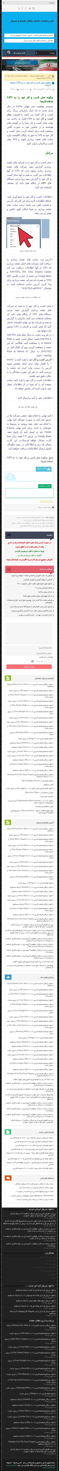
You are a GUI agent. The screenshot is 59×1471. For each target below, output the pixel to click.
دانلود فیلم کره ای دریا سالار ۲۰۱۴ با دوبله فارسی (34, 1145)
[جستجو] (9, 52)
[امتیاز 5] (52, 501)
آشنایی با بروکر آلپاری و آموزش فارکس (38, 580)
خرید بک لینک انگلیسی (47, 1257)
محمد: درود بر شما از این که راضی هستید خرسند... (34, 1200)
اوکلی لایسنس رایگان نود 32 (45, 1267)
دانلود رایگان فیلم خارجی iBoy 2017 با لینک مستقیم (33, 760)
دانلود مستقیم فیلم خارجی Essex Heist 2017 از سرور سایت (30, 751)
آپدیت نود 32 (51, 1261)
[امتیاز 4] (49, 501)
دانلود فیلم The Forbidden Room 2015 (37, 781)
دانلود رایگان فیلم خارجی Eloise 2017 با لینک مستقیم (32, 747)
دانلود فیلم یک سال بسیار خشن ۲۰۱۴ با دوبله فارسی (33, 1168)
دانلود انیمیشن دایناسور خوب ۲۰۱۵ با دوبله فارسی (34, 1142)
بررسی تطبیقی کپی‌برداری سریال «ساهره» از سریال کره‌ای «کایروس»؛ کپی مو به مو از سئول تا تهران (32, 926)
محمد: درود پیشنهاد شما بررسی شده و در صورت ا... (34, 1192)
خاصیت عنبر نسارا (46, 796)
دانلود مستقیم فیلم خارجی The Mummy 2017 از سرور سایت (29, 722)
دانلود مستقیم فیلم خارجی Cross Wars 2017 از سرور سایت (30, 701)
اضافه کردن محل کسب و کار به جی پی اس (39, 520)
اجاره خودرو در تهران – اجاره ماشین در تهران (35, 615)
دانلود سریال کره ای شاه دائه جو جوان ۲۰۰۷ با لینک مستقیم (32, 1296)
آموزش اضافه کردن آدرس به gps (29, 517)
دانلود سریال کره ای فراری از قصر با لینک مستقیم (36, 1290)
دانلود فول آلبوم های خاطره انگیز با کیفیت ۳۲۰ (34, 584)
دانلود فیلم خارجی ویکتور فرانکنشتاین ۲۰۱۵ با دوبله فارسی (30, 1159)
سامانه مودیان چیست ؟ (43, 588)
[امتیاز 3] (46, 501)
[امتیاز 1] (41, 501)
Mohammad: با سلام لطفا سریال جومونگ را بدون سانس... (31, 1196)
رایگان (53, 1278)
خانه (49, 76)
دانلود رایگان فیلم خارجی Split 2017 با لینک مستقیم (33, 770)
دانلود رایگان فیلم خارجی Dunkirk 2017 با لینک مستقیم (31, 743)
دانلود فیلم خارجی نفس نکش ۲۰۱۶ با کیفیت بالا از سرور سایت (29, 788)
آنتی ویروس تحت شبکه (29, 1281)
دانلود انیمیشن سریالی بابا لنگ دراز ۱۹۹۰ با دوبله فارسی (31, 1138)
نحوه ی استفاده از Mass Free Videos (39, 793)
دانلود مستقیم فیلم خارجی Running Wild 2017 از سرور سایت (31, 1388)
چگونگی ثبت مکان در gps (21, 523)
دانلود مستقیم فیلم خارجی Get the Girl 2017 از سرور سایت (30, 756)
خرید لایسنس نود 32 (48, 1271)
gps (43, 517)
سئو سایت (52, 1274)
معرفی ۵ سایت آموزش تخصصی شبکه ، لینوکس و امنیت (31, 576)
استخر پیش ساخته (45, 592)
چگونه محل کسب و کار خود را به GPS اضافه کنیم (37, 526)
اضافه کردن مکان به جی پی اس (43, 523)
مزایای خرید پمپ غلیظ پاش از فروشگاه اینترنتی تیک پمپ (31, 607)
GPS (43, 183)
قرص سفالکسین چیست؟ (44, 807)
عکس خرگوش (48, 785)
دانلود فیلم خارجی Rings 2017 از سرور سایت (35, 739)
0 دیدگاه (14, 89)
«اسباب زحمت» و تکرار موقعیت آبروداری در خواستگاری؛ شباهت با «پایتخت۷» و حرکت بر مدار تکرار (29, 945)
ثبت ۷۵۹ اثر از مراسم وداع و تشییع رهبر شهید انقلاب (33, 962)
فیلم (49, 288)
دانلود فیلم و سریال (37, 76)
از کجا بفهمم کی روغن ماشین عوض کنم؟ (37, 596)
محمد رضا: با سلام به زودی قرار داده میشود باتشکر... (33, 1184)
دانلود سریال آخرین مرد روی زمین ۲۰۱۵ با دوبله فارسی (32, 1149)
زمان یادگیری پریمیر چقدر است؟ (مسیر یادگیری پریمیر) (31, 611)
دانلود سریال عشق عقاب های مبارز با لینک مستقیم (36, 1301)
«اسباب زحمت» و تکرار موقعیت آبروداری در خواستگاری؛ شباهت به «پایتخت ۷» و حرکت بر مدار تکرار (29, 940)
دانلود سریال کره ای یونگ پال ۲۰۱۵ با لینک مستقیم (35, 1306)
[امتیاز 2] (44, 501)
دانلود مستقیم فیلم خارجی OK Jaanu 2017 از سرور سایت (31, 691)
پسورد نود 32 (51, 1264)
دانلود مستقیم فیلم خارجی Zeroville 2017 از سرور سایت (31, 718)
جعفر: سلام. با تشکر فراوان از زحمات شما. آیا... (35, 1188)
